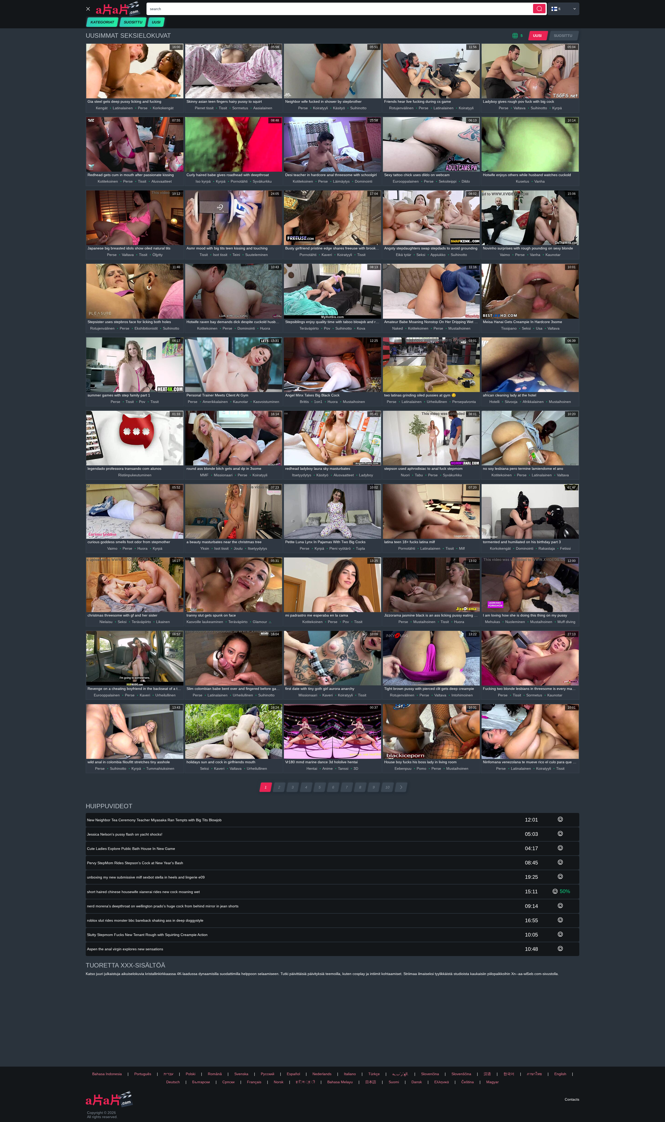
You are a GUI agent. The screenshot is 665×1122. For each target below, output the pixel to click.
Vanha (539, 181)
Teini (236, 255)
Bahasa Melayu (340, 1082)
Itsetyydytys (301, 475)
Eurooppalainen (406, 181)
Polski (190, 1074)
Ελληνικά (441, 1082)
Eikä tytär (403, 255)
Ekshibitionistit (146, 328)
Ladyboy (366, 475)
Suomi (394, 1082)
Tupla (360, 548)
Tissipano (509, 328)
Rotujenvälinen (401, 108)
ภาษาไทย (534, 1074)
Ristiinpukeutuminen (134, 475)
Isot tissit (220, 255)
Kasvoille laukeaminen (205, 622)
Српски (228, 1082)
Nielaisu (105, 622)
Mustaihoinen (459, 328)
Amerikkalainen (215, 401)
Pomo (421, 768)
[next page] (401, 787)
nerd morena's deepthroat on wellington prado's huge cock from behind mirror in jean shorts (162, 906)
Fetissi (565, 548)
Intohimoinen (462, 695)
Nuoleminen (515, 622)
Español (293, 1074)
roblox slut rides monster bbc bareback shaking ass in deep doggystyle (145, 920)
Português (142, 1074)
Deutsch (173, 1082)
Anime (327, 768)
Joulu (238, 548)
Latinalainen (123, 108)
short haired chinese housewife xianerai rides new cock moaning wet (143, 892)
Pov (327, 328)
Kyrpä (557, 108)
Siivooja (511, 401)
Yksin (204, 548)
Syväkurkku (262, 181)
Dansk (416, 1082)
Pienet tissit (204, 108)
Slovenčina (430, 1074)
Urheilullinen (437, 401)
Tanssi (343, 768)
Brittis (304, 401)
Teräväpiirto (309, 328)
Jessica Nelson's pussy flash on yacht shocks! (124, 834)
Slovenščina (461, 1074)
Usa (539, 328)
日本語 (370, 1082)
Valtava (520, 108)
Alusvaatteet (161, 181)
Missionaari (223, 475)
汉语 (487, 1074)
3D (356, 768)
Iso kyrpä (203, 181)
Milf (462, 548)
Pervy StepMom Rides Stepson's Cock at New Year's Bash (135, 863)
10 (387, 787)
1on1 (318, 401)
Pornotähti (239, 181)
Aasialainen (262, 108)
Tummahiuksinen (160, 768)
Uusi (156, 22)
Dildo (466, 181)
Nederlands (321, 1074)
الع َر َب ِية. (400, 1074)
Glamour (260, 622)
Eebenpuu (403, 768)
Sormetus (240, 108)
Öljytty (157, 255)
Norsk (278, 1082)
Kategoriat (102, 22)
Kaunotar (553, 255)
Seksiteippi (447, 181)
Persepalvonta (464, 401)
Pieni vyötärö (340, 548)
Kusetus (522, 181)
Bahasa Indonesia (107, 1074)
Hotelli (494, 401)
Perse (143, 108)
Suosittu (133, 22)
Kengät (102, 108)
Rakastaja (546, 548)
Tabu (419, 475)
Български (201, 1082)
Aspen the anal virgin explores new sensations (125, 949)
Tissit (223, 108)
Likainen (163, 622)
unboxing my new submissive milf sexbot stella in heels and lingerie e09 (146, 877)
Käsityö (339, 108)
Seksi (420, 255)
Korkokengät (163, 108)
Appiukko (437, 255)
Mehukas (492, 622)
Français (254, 1082)
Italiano (350, 1074)
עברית (168, 1074)
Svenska (241, 1074)
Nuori (405, 475)
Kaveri (327, 255)
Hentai (312, 768)
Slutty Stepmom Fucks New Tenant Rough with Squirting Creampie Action (147, 935)
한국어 (508, 1074)
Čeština (467, 1082)
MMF (204, 475)
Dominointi (363, 181)
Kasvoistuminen (266, 401)
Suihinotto (358, 108)
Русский (267, 1074)
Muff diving (566, 622)
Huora (265, 328)
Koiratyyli (320, 108)
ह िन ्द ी (305, 1082)
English (560, 1074)
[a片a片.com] (118, 8)
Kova (361, 328)
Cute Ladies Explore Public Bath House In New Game (131, 849)
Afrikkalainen (533, 401)
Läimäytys (341, 181)
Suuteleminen (256, 255)
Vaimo (505, 255)
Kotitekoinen (108, 181)
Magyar (492, 1082)
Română (215, 1074)
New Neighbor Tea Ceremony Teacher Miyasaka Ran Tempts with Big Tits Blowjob (154, 820)
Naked (397, 328)
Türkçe (374, 1074)
